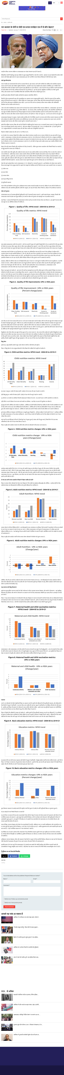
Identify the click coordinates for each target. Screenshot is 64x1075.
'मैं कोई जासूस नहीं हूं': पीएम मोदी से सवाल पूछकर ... (26, 927)
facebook (14, 856)
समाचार (5, 22)
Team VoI (4, 30)
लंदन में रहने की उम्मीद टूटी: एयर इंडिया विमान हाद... (26, 957)
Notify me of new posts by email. (13, 902)
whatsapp (25, 856)
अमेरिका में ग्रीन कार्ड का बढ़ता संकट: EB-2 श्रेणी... (27, 1004)
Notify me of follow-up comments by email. (16, 899)
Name (5, 879)
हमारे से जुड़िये (56, 1061)
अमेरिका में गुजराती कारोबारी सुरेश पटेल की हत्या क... (27, 1034)
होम (1, 22)
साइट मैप (44, 1067)
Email (35, 879)
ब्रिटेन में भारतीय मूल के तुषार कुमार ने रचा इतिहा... (26, 937)
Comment (6, 885)
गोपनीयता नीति (38, 1067)
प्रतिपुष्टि (32, 1067)
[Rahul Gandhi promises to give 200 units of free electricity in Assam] (7, 997)
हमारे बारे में (23, 1067)
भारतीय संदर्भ (10, 22)
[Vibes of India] (8, 3)
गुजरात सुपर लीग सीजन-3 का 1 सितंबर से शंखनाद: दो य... (28, 1024)
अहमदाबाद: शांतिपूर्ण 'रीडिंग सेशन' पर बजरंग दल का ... (27, 1014)
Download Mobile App (32, 1072)
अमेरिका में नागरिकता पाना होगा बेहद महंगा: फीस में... (26, 917)
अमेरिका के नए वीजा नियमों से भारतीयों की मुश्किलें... (26, 947)
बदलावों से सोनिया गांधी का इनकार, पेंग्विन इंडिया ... (26, 994)
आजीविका (28, 1067)
